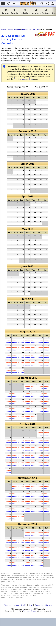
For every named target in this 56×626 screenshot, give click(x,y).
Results (14, 13)
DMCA (23, 605)
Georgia (24, 29)
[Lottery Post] (28, 3)
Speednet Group (29, 611)
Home (3, 29)
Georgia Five (34, 29)
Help (30, 605)
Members (36, 13)
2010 (43, 87)
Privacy (16, 605)
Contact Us (39, 605)
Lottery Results (13, 29)
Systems (46, 13)
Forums (5, 13)
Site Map (48, 605)
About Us (7, 605)
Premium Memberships (23, 79)
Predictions (24, 13)
